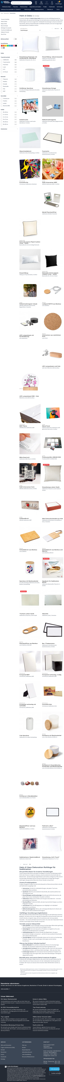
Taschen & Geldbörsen (6, 30)
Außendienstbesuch (27, 1052)
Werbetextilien (6, 6)
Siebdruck (50, 9)
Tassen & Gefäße (5, 19)
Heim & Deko (4, 21)
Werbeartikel (23, 6)
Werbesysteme (39, 9)
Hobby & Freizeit (5, 32)
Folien (45, 6)
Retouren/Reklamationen (28, 1056)
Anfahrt (24, 1047)
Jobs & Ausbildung (26, 1054)
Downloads (3, 1056)
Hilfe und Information (6, 1045)
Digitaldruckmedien (35, 6)
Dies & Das (3, 34)
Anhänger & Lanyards (6, 28)
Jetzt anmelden (5, 989)
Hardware (52, 6)
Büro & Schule (4, 25)
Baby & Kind (4, 23)
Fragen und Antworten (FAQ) (8, 1047)
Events (2, 1054)
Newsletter (3, 1052)
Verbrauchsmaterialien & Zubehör (11, 9)
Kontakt (3, 1050)
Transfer (15, 6)
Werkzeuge (27, 9)
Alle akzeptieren (55, 1069)
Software (59, 6)
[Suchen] (30, 2)
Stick (58, 9)
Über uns (24, 1045)
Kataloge (3, 1059)
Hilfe (36, 3)
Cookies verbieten (55, 1073)
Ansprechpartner (26, 1050)
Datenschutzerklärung (38, 1075)
